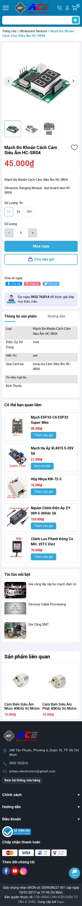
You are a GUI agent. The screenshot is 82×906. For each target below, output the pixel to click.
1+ (9, 212)
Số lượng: (10, 224)
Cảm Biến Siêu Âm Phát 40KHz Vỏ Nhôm (59, 706)
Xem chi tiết (42, 466)
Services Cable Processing (47, 604)
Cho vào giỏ (44, 259)
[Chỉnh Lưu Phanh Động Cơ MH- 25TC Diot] (18, 547)
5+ (19, 212)
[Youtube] (15, 871)
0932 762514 (18, 763)
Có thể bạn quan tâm (23, 404)
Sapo (60, 902)
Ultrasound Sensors (33, 31)
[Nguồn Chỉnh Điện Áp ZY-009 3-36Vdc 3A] (18, 516)
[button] (73, 81)
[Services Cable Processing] (15, 610)
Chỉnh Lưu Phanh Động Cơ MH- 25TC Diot (52, 541)
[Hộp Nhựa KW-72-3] (18, 487)
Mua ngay (41, 246)
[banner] (41, 646)
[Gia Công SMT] (15, 630)
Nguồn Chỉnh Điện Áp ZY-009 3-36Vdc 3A (51, 510)
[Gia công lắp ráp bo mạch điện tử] (15, 590)
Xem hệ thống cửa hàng (22, 780)
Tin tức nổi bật (17, 574)
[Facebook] (6, 871)
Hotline (60, 8)
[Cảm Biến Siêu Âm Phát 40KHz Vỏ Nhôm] (60, 682)
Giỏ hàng (78, 8)
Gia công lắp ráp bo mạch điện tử (52, 584)
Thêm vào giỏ (43, 435)
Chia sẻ (15, 283)
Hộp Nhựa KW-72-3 (46, 479)
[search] (75, 20)
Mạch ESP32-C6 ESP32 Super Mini (49, 420)
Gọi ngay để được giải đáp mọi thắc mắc (46, 299)
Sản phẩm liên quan (27, 657)
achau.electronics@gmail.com (32, 771)
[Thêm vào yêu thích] (74, 147)
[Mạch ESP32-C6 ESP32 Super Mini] (18, 426)
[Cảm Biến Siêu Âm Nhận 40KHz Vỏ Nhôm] (22, 682)
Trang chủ (9, 31)
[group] (41, 81)
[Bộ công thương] (16, 831)
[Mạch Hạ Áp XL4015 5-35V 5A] (18, 457)
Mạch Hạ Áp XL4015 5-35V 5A (52, 451)
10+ (29, 212)
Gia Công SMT (38, 624)
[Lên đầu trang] (75, 885)
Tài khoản (67, 8)
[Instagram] (24, 871)
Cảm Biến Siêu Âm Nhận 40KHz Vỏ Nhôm (22, 706)
